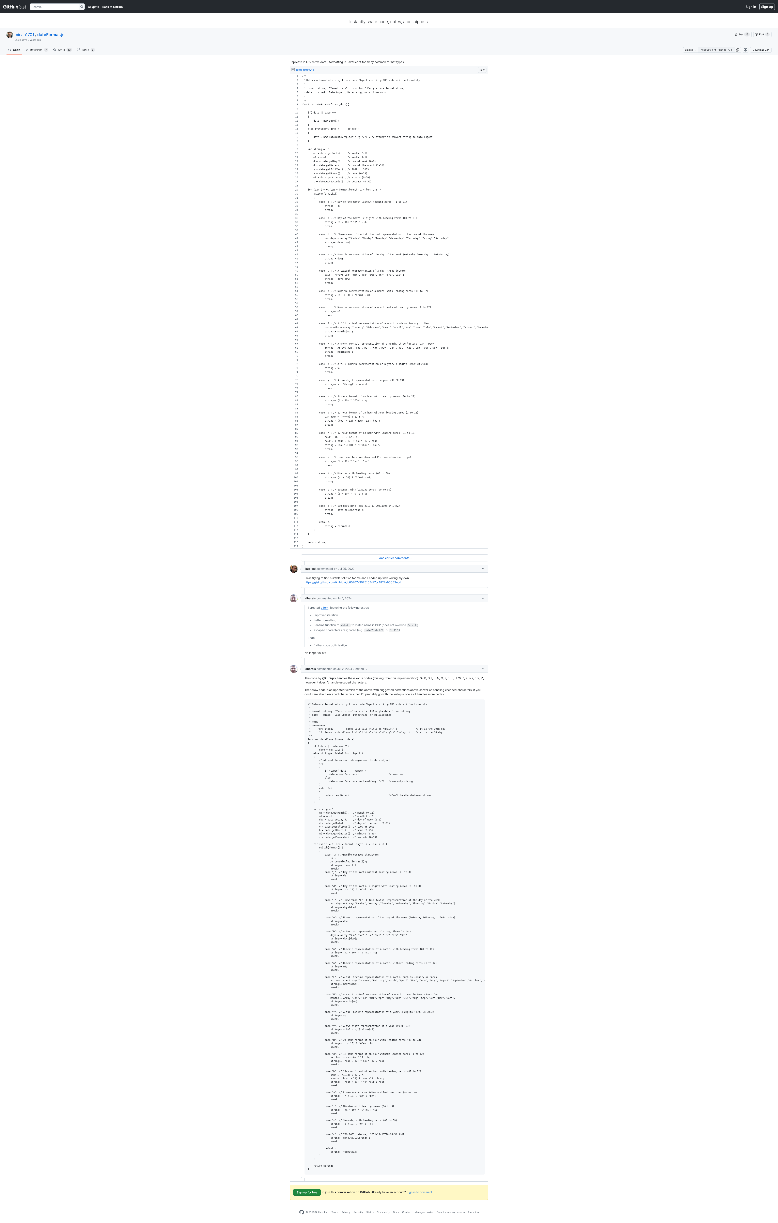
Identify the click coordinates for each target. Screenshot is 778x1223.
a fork (324, 607)
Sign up (767, 7)
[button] (737, 50)
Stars (64, 49)
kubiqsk (310, 568)
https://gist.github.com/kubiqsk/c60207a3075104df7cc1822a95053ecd (353, 582)
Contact (406, 1212)
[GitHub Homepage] (301, 1212)
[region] (389, 311)
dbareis (310, 598)
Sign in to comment (419, 1192)
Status (370, 1212)
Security (358, 1212)
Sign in (751, 7)
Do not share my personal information (458, 1212)
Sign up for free (307, 1192)
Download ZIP (761, 49)
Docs (396, 1212)
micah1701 (24, 34)
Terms (334, 1212)
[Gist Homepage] (15, 6)
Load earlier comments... (395, 558)
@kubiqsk (329, 678)
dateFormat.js (50, 34)
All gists (93, 7)
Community (383, 1212)
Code (16, 49)
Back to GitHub (112, 7)
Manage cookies (424, 1212)
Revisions (38, 49)
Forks (88, 49)
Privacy (346, 1212)
